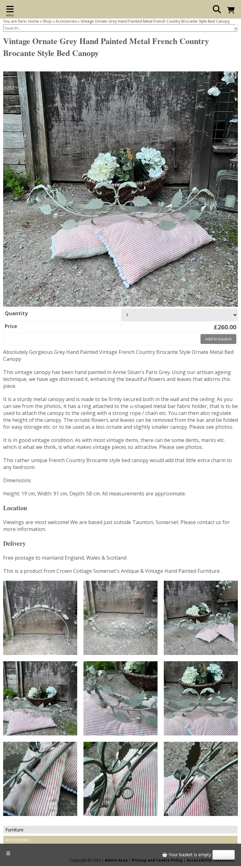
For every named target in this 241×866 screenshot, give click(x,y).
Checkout (224, 854)
